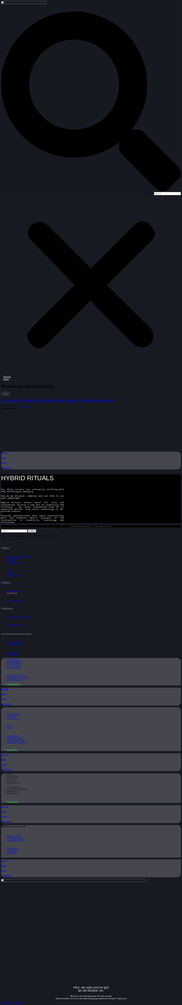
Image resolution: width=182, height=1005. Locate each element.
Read (3, 458)
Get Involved (6, 468)
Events (4, 463)
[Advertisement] (86, 430)
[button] (91, 102)
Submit (32, 531)
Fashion (5, 393)
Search (149, 193)
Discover (4, 453)
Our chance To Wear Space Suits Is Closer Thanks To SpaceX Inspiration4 (57, 400)
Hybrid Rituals (25, 406)
